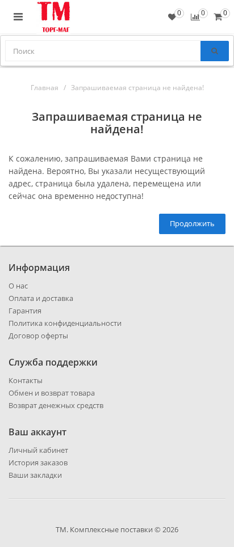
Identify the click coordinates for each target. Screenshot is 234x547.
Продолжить (192, 223)
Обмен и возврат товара (52, 393)
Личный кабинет (38, 450)
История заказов (38, 462)
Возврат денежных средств (56, 405)
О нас (18, 286)
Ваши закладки (35, 475)
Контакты (26, 380)
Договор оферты (38, 335)
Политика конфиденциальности (65, 323)
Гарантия (25, 311)
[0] (218, 17)
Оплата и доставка (41, 298)
